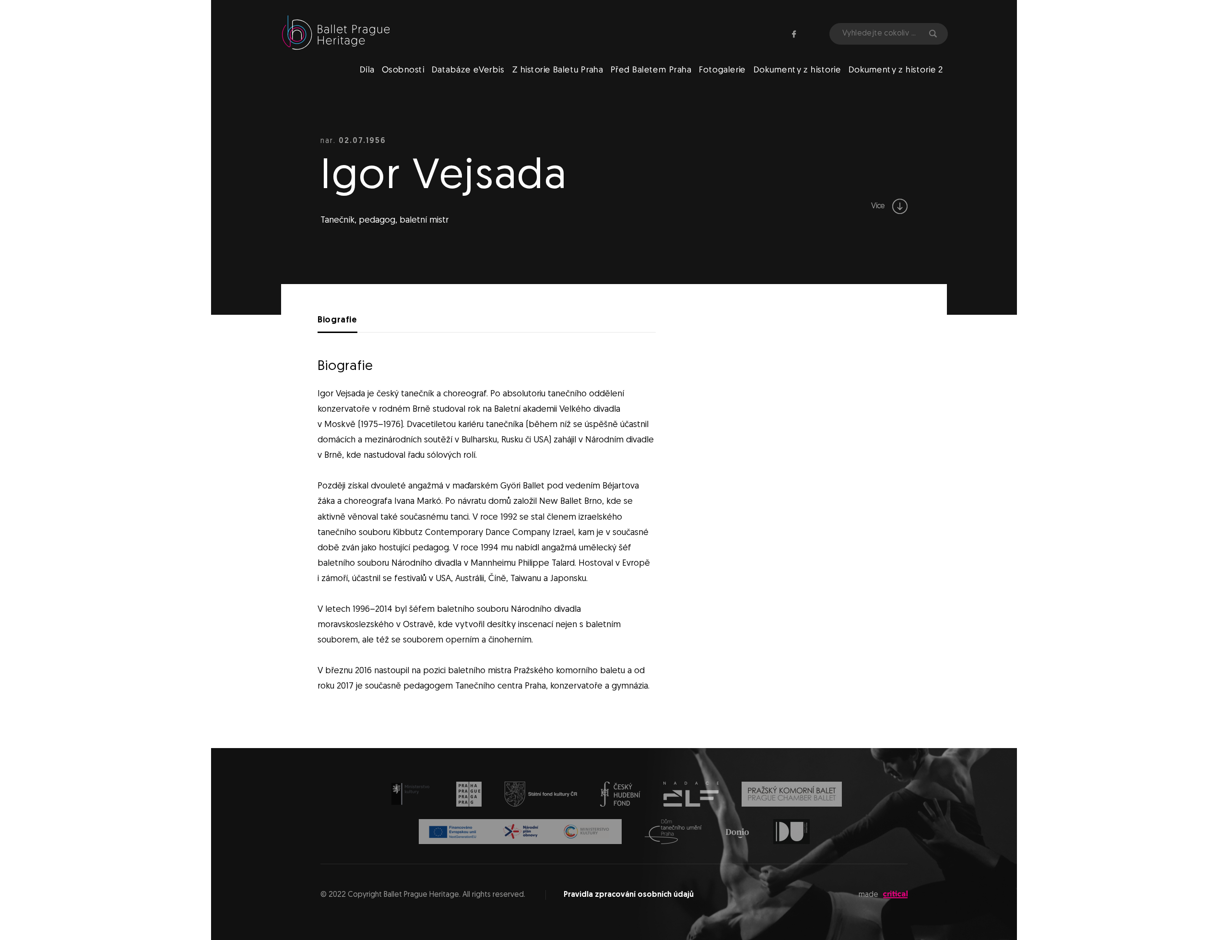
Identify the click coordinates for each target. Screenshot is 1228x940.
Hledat (932, 34)
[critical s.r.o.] (895, 896)
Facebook (794, 34)
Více (878, 206)
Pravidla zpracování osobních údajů (629, 895)
